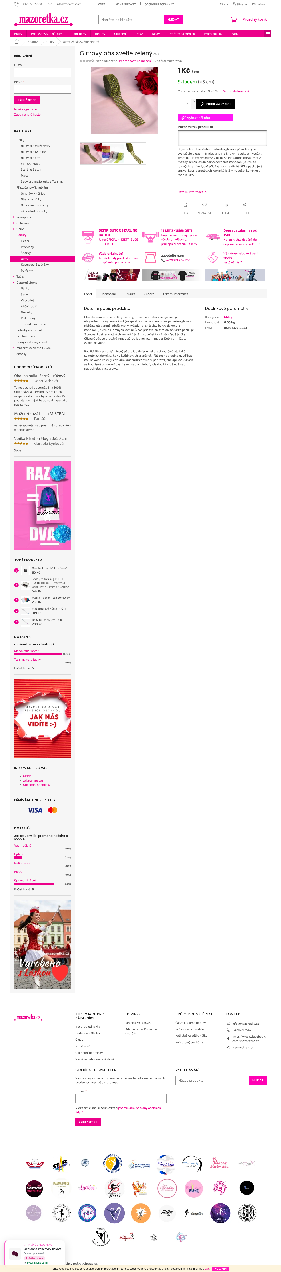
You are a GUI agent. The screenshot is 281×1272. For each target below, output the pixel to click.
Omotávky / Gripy (33, 193)
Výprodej (27, 300)
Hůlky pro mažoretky (35, 145)
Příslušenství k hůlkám (32, 187)
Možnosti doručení (236, 91)
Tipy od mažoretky (34, 324)
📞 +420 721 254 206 (175, 260)
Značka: (168, 61)
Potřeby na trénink (29, 330)
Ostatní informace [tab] (175, 294)
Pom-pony (23, 217)
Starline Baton (31, 169)
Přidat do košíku (218, 104)
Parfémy (27, 270)
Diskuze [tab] (129, 294)
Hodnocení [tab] (108, 294)
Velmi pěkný (22, 845)
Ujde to (19, 854)
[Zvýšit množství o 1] (193, 101)
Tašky (20, 276)
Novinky (26, 312)
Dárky (25, 288)
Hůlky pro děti (30, 157)
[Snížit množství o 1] (193, 106)
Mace (25, 175)
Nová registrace (25, 109)
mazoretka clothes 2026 (33, 348)
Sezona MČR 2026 (138, 1022)
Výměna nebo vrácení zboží (94, 1059)
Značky (21, 354)
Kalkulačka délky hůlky (191, 1035)
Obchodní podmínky (159, 4)
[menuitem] (18, 33)
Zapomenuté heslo (27, 114)
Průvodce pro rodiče (189, 1029)
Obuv (20, 229)
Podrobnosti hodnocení (135, 61)
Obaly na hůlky (31, 199)
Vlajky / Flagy (30, 163)
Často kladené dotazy (190, 1022)
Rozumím (221, 1268)
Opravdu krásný (25, 880)
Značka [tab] (149, 294)
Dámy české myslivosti (32, 342)
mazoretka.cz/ (242, 1047)
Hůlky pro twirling (33, 151)
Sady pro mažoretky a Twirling (42, 181)
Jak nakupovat (125, 4)
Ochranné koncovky (34, 205)
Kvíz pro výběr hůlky (189, 1042)
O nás (79, 1039)
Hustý (18, 871)
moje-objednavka (87, 1026)
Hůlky (20, 140)
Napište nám (84, 1046)
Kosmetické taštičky (35, 264)
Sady (24, 294)
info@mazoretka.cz (245, 1023)
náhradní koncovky (34, 211)
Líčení (25, 241)
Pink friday (28, 318)
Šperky (26, 253)
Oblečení (22, 223)
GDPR (102, 4)
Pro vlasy (27, 247)
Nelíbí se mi (22, 863)
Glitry (24, 258)
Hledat (173, 19)
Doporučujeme (26, 282)
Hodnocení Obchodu (89, 1033)
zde (207, 1268)
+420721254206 (243, 1030)
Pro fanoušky (25, 336)
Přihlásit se (27, 100)
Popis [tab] (88, 294)
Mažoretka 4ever (26, 651)
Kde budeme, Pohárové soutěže (141, 1031)
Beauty (21, 235)
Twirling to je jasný (27, 659)
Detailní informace (190, 192)
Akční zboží (28, 306)
